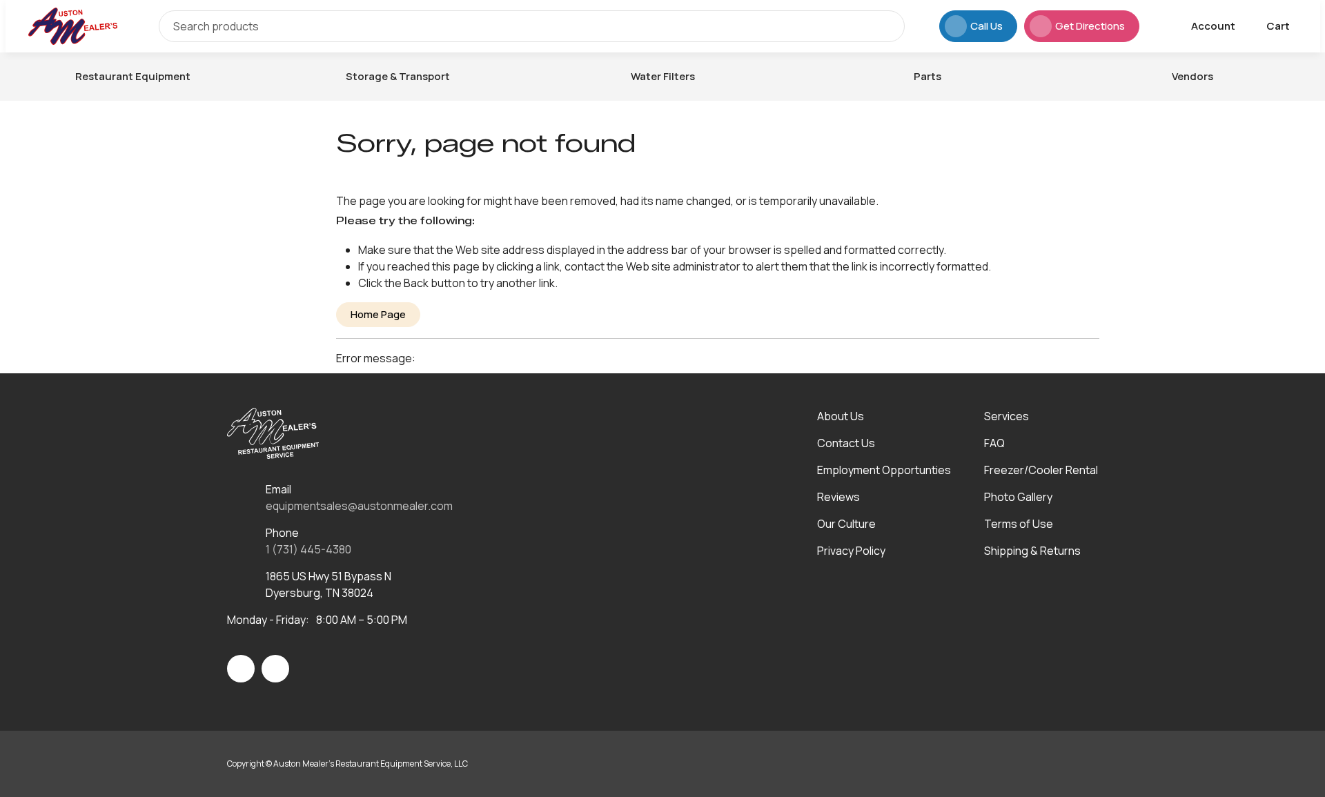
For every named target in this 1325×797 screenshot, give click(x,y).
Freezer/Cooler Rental (1041, 470)
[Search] (884, 26)
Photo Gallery (1018, 496)
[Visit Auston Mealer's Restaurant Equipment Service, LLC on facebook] (241, 668)
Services (1006, 416)
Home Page (378, 314)
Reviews (838, 496)
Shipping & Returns (1032, 550)
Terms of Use (1018, 523)
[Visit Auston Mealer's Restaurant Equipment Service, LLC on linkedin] (275, 668)
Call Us (986, 26)
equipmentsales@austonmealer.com (359, 505)
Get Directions (1090, 26)
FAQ (994, 443)
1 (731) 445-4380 (308, 549)
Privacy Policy (851, 550)
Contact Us (846, 443)
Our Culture (846, 523)
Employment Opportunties (884, 470)
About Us (840, 416)
